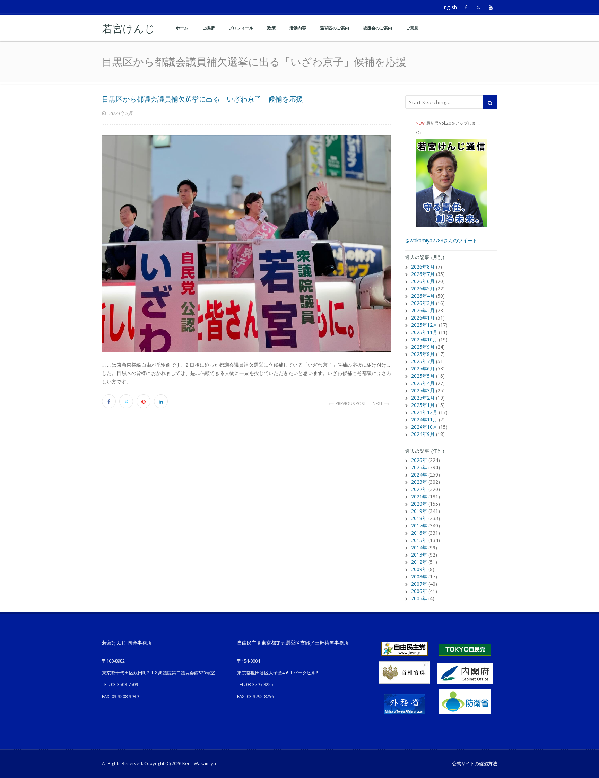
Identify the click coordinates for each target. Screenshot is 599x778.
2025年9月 (423, 346)
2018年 (419, 518)
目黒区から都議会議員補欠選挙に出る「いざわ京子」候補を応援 (202, 99)
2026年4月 (423, 295)
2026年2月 (423, 310)
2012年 (419, 562)
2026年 (419, 460)
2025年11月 (424, 332)
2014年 (419, 547)
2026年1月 (423, 317)
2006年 (419, 591)
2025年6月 (423, 368)
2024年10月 (424, 426)
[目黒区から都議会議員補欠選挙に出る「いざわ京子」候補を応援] (246, 243)
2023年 (419, 482)
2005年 (419, 598)
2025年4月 (423, 383)
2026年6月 (423, 281)
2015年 (419, 540)
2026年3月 (423, 303)
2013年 (419, 554)
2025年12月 (424, 325)
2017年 (419, 525)
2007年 (419, 583)
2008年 (419, 576)
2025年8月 (423, 354)
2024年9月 (423, 434)
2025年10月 (424, 339)
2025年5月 (423, 376)
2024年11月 (424, 419)
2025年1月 (423, 405)
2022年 (419, 489)
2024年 (419, 474)
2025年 (419, 467)
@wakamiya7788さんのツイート (441, 240)
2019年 (419, 511)
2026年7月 (423, 274)
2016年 (419, 533)
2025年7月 (423, 361)
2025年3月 (423, 390)
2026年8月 (423, 266)
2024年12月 (424, 412)
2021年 (419, 496)
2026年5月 (423, 288)
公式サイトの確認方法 (474, 763)
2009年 (419, 569)
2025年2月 (423, 397)
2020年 (419, 503)
